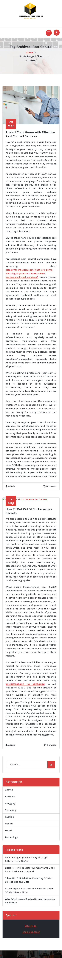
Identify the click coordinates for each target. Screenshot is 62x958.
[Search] (51, 764)
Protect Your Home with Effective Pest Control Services (30, 134)
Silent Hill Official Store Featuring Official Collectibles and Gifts (28, 880)
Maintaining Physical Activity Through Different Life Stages (26, 859)
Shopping (10, 810)
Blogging (10, 803)
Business (51, 486)
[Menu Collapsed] (49, 33)
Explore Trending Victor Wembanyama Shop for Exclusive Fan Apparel (30, 869)
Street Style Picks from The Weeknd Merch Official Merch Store (29, 890)
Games (9, 789)
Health (9, 823)
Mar (11, 124)
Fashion (9, 816)
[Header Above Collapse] (57, 33)
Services (51, 744)
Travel (8, 830)
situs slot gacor (31, 931)
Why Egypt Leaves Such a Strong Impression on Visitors (30, 901)
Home (29, 52)
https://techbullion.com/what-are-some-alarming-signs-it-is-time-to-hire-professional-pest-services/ (29, 273)
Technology (11, 837)
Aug (11, 501)
